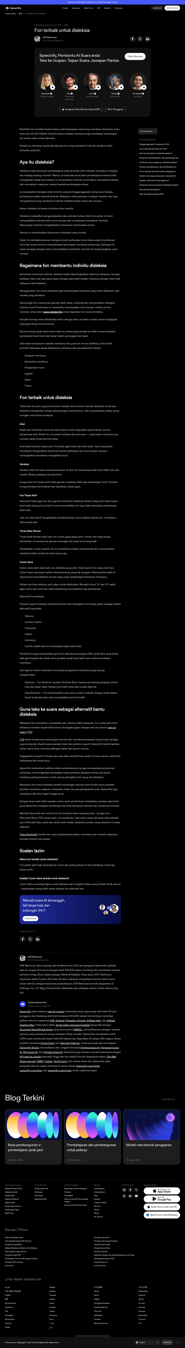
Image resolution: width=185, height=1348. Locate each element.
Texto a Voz (9, 1266)
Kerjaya (97, 1199)
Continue (167, 1342)
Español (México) (100, 1307)
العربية (7, 1287)
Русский (142, 1303)
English (8, 1295)
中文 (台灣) (143, 1287)
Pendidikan (68, 1196)
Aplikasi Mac (10, 1196)
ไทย (6, 1311)
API (98, 8)
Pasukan (67, 1192)
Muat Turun (88, 8)
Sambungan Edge (12, 1210)
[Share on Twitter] (140, 39)
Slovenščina (9, 1319)
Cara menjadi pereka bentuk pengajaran (157, 171)
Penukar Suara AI (101, 1251)
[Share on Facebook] (133, 39)
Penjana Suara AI (41, 1188)
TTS (29, 732)
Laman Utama (10, 14)
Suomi (96, 1295)
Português (9, 1315)
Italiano (52, 1299)
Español (52, 1307)
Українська (9, 1307)
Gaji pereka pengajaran (149, 189)
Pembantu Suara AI (101, 1237)
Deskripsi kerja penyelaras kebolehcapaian (159, 185)
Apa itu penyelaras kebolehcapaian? (155, 153)
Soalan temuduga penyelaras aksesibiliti (157, 176)
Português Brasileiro (102, 1303)
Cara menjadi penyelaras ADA (153, 149)
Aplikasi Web (10, 1203)
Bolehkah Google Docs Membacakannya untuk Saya (114, 1255)
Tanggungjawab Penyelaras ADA (154, 144)
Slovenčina (143, 1315)
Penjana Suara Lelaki (102, 1244)
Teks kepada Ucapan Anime (15, 1251)
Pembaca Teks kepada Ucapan (106, 1241)
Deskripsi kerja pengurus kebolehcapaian (158, 162)
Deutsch (142, 1295)
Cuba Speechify (29, 834)
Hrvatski (97, 1319)
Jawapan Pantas (105, 60)
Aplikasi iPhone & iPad (13, 1188)
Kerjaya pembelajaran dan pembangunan (157, 167)
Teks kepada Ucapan (13, 1185)
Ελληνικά (142, 1319)
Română (142, 1311)
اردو (50, 1327)
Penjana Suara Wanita (13, 1244)
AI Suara (83, 55)
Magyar (52, 1287)
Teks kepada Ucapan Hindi (104, 1259)
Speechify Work (41, 1199)
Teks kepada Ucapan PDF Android (18, 1241)
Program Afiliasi (100, 1203)
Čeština (52, 1291)
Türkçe (52, 1311)
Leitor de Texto (100, 1266)
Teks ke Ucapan (52, 60)
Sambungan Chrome (13, 1206)
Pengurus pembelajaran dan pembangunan (158, 158)
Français (52, 1295)
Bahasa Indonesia (101, 1323)
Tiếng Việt (97, 1311)
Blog (96, 1196)
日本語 (96, 1299)
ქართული (98, 1315)
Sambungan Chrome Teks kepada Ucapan (21, 1259)
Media (96, 1213)
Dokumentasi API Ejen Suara (75, 1205)
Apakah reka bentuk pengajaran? (154, 180)
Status (96, 1210)
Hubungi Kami (99, 1192)
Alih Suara (39, 1192)
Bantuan (97, 1206)
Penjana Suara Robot (102, 1248)
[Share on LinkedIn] (148, 39)
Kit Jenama (98, 1217)
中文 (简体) (98, 1287)
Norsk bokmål (10, 1303)
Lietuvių (8, 1323)
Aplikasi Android (11, 1192)
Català (7, 1327)
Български (53, 1315)
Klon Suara (39, 1196)
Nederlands (143, 1291)
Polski (51, 1303)
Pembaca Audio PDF (13, 1255)
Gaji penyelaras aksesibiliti (151, 194)
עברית (51, 1323)
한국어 (141, 1299)
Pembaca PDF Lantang (14, 1262)
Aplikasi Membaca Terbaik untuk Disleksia (21, 1248)
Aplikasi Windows (12, 1199)
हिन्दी (6, 1299)
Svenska (142, 1307)
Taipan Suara (78, 60)
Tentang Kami (99, 1188)
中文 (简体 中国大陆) (13, 1291)
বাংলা (140, 1323)
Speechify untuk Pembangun (75, 1188)
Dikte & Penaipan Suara (14, 1237)
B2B (20, 14)
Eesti (51, 1319)
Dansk (96, 1291)
